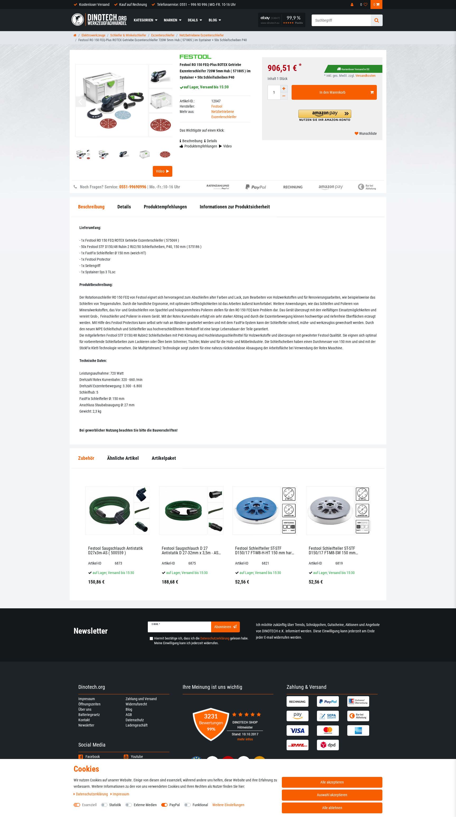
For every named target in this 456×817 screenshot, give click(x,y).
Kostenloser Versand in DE (355, 69)
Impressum (86, 699)
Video (160, 171)
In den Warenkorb (332, 92)
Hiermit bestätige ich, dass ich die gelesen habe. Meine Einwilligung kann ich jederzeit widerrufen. (201, 640)
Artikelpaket (164, 458)
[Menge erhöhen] (284, 88)
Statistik (115, 805)
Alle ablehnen (332, 808)
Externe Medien (145, 805)
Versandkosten (365, 76)
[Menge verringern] (284, 96)
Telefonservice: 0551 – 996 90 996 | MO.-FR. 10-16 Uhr (196, 4)
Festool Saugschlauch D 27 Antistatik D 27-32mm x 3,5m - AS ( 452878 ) (191, 550)
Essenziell (89, 805)
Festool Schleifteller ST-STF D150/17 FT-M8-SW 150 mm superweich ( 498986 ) (332, 550)
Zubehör (86, 458)
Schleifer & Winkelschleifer (128, 35)
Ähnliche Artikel (123, 458)
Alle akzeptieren (332, 782)
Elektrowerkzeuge (93, 35)
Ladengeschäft (137, 725)
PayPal (174, 805)
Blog (213, 20)
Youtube (137, 756)
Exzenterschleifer (162, 35)
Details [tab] (212, 141)
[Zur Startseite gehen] (75, 35)
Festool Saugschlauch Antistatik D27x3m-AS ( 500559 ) (115, 550)
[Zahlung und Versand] (301, 701)
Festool (216, 106)
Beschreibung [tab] (192, 141)
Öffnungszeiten (89, 704)
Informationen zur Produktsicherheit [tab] (235, 206)
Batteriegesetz (89, 715)
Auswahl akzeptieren (332, 795)
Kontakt (84, 720)
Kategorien (143, 20)
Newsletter (86, 725)
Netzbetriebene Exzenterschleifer (201, 35)
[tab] (86, 458)
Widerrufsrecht (136, 704)
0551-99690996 (132, 186)
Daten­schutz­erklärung (92, 794)
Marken (170, 20)
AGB (129, 715)
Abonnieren (222, 627)
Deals (193, 20)
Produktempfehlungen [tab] (200, 146)
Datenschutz (135, 720)
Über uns (84, 709)
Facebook (93, 756)
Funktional (200, 805)
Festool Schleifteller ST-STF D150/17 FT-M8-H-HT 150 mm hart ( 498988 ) (264, 550)
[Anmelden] (352, 4)
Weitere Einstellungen (228, 805)
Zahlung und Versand (141, 699)
